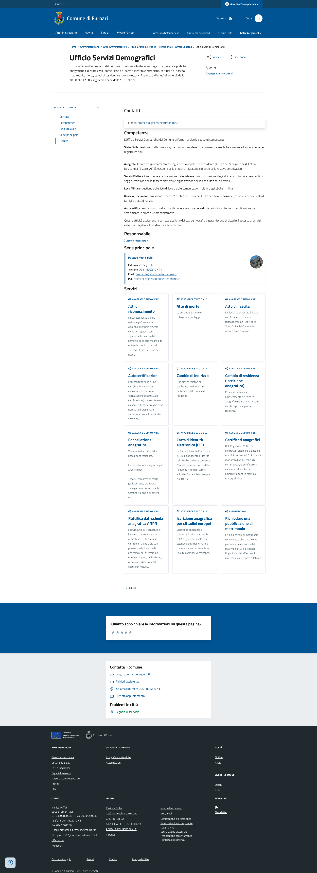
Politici (55, 784)
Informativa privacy (171, 808)
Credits (113, 859)
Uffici (54, 789)
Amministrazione (66, 32)
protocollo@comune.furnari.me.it (158, 122)
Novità (89, 32)
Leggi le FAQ (167, 827)
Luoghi (218, 785)
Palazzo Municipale (140, 257)
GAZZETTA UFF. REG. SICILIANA (123, 824)
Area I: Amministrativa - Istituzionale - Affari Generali (161, 47)
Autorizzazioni (113, 763)
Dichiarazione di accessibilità (175, 819)
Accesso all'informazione (166, 33)
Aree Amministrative (115, 47)
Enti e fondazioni (61, 768)
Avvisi (218, 763)
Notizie (219, 757)
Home (73, 47)
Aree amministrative (63, 757)
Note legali (166, 813)
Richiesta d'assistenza (172, 840)
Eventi (218, 790)
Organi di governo (61, 773)
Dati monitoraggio (61, 859)
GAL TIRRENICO (115, 819)
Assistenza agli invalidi (198, 33)
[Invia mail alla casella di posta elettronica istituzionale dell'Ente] (78, 829)
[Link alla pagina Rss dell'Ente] (217, 807)
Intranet (110, 835)
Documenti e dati (61, 763)
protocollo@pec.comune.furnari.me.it (157, 278)
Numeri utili (58, 846)
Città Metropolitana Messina (121, 813)
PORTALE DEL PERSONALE (121, 829)
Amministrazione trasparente (176, 823)
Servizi (105, 32)
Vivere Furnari (125, 32)
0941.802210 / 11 (150, 269)
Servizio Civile (225, 33)
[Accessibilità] (10, 862)
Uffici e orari (58, 840)
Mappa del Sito (140, 859)
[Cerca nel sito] (257, 18)
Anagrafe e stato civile (118, 757)
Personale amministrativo (66, 778)
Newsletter (221, 812)
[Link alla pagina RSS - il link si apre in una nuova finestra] (231, 18)
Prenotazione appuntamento (176, 836)
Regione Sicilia (61, 4)
